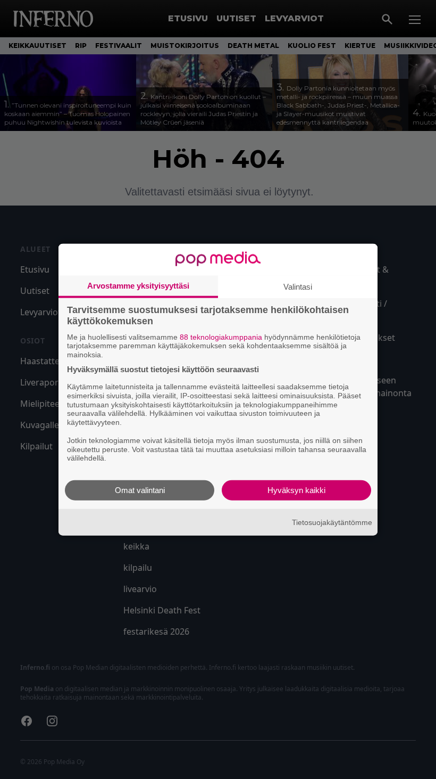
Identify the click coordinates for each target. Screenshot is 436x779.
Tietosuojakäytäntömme (332, 522)
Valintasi (297, 286)
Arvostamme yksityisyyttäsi (138, 285)
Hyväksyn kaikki (296, 490)
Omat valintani (140, 490)
